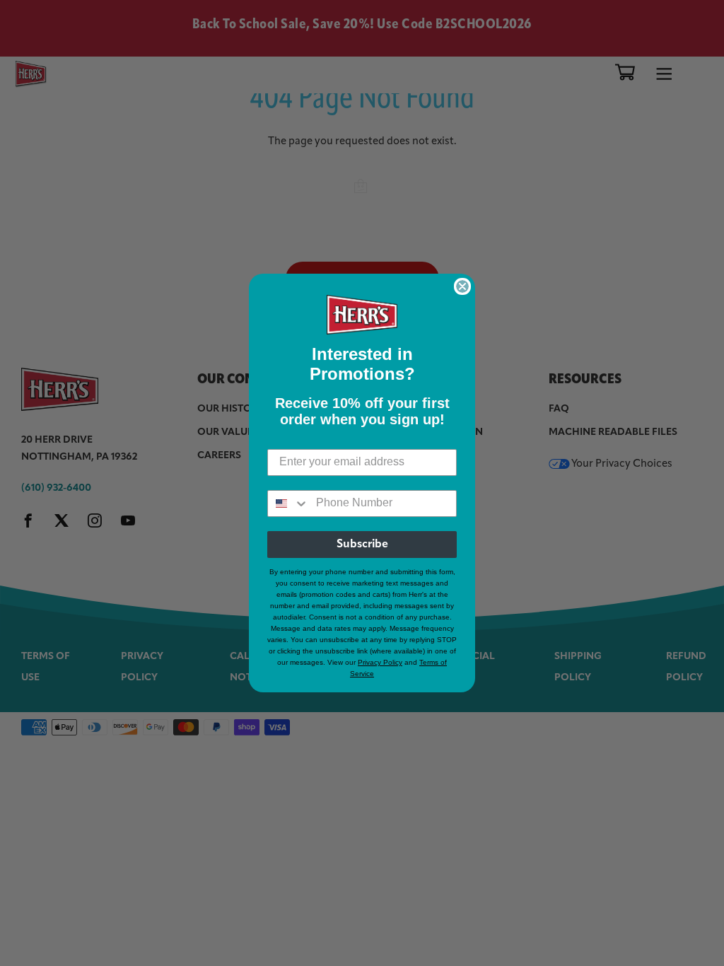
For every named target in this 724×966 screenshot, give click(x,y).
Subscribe (362, 544)
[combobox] (288, 503)
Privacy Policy (380, 662)
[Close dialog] (462, 286)
